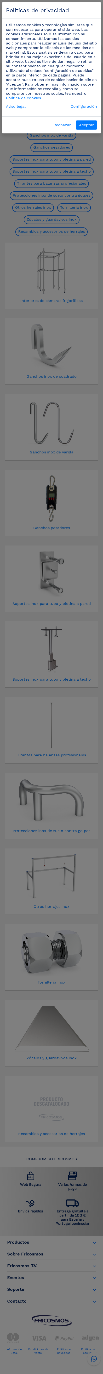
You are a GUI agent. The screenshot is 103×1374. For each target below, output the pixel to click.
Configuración (84, 106)
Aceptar (86, 125)
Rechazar (62, 125)
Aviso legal (16, 106)
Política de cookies (23, 98)
